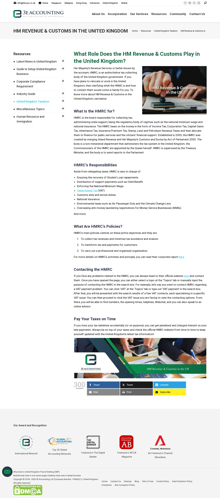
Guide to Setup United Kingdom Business (36, 71)
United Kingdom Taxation (33, 101)
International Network (26, 453)
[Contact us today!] (7, 476)
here (181, 257)
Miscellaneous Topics (31, 109)
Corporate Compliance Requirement (31, 84)
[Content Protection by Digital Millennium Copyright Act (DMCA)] (27, 494)
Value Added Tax (87, 190)
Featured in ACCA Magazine (126, 454)
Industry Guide (26, 94)
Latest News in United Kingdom (37, 61)
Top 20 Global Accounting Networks (59, 451)
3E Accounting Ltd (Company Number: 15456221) (59, 479)
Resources (22, 54)
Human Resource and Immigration (30, 119)
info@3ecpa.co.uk (26, 3)
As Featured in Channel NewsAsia (160, 455)
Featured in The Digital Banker (93, 454)
